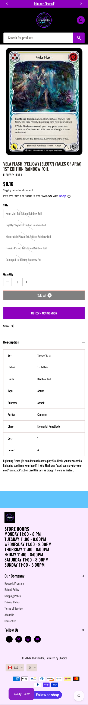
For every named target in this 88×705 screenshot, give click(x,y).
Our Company (14, 576)
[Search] (79, 38)
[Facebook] (9, 639)
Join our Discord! (44, 3)
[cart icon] (81, 20)
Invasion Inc (38, 658)
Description (11, 342)
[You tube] (37, 639)
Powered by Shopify (56, 658)
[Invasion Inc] (44, 20)
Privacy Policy (11, 602)
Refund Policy (11, 589)
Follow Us (11, 630)
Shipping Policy (12, 596)
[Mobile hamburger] (8, 20)
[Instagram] (28, 639)
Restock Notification (44, 312)
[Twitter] (18, 639)
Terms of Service (13, 608)
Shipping (7, 190)
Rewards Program (14, 583)
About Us (9, 614)
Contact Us (10, 621)
